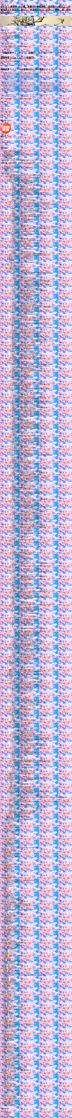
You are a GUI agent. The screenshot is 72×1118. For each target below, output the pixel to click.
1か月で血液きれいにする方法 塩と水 (22, 574)
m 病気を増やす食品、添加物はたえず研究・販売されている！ (28, 283)
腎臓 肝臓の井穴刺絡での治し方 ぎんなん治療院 (27, 632)
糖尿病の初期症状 (7, 157)
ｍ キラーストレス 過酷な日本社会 (21, 502)
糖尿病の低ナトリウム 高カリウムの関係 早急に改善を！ (26, 214)
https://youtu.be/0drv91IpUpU (18, 389)
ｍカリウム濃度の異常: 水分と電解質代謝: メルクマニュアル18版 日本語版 (30, 454)
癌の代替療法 (6, 939)
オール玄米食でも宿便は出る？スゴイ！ (22, 594)
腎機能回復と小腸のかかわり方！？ (21, 586)
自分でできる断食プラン (9, 1018)
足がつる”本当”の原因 (17, 668)
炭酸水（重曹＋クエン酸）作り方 (11, 932)
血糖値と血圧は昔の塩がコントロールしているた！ (25, 351)
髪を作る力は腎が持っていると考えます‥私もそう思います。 (27, 444)
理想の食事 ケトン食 (9, 935)
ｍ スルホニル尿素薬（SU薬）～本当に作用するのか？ (26, 734)
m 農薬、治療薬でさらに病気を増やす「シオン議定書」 (23, 678)
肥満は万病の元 (7, 992)
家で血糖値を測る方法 (9, 155)
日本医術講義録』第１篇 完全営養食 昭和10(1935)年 (23, 663)
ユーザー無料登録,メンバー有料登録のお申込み (15, 46)
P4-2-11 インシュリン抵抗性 (16, 380)
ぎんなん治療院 (16, 617)
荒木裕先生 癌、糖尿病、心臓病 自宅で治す (21, 672)
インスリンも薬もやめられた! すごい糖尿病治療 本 (22, 779)
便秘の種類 (14, 600)
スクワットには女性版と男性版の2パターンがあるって (25, 481)
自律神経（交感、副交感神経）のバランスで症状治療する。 (18, 1024)
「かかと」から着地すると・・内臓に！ (13, 165)
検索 (2, 26)
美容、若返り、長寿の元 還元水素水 (12, 988)
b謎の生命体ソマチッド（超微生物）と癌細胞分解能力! (26, 512)
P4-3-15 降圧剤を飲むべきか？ (16, 711)
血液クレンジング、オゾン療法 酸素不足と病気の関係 (26, 493)
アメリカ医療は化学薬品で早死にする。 (13, 820)
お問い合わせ (6, 49)
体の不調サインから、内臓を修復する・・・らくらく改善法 (27, 764)
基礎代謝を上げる (7, 868)
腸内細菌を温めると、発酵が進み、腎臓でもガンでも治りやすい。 (29, 411)
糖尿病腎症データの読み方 (10, 982)
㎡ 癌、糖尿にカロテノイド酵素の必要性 (22, 478)
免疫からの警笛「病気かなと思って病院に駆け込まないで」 (21, 880)
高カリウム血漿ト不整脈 (9, 1096)
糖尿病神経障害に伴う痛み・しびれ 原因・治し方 (25, 432)
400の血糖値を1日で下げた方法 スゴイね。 (20, 788)
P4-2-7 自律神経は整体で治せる (17, 637)
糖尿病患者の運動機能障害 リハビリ (21, 487)
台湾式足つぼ (6, 865)
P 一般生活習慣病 (8, 43)
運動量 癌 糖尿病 (9, 1071)
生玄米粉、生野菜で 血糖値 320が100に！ (20, 804)
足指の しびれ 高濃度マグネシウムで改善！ (23, 539)
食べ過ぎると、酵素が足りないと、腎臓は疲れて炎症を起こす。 (28, 414)
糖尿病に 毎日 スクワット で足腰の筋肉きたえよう (26, 486)
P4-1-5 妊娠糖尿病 (14, 232)
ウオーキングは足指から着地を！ (11, 826)
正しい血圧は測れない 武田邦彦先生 (13, 914)
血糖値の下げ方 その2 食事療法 (20, 496)
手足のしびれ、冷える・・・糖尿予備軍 (13, 901)
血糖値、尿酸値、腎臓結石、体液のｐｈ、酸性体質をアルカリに (28, 192)
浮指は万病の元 (7, 923)
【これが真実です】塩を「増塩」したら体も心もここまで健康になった (30, 388)
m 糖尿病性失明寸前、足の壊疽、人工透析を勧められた (23, 792)
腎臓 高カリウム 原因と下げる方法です (22, 462)
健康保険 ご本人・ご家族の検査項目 (21, 251)
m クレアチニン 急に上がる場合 (20, 697)
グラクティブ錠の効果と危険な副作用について (21, 772)
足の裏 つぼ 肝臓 (8, 1064)
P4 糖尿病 (6, 38)
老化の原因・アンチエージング (11, 989)
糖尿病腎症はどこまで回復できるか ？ (22, 375)
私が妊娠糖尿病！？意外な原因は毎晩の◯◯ (23, 249)
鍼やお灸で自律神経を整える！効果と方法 (25, 635)
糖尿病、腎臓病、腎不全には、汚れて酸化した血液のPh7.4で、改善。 (29, 370)
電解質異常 (6, 1081)
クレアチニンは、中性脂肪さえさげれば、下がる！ (25, 700)
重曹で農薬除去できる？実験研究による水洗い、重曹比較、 (27, 588)
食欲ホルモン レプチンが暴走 (11, 1092)
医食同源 (5, 862)
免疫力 (5, 858)
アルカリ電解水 (7, 822)
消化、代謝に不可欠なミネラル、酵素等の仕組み (24, 210)
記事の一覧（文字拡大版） (10, 32)
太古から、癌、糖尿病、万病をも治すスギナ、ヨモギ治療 (26, 311)
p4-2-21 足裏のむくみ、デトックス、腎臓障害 (20, 530)
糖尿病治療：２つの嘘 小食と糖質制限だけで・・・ (22, 773)
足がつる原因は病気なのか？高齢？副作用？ (23, 687)
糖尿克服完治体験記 (8, 963)
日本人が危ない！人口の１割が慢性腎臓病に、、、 (25, 369)
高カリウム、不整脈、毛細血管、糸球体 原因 (23, 770)
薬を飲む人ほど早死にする (10, 1031)
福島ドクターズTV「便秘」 (19, 601)
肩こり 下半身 (6, 994)
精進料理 (5, 957)
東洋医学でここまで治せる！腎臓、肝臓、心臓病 (24, 620)
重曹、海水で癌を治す (9, 1075)
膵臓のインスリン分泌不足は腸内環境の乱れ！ (23, 602)
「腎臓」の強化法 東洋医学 (19, 361)
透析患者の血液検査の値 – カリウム (22, 688)
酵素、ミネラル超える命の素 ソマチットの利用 (24, 355)
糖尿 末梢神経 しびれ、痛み (11, 960)
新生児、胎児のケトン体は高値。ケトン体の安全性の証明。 (27, 317)
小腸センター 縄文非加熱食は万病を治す (22, 314)
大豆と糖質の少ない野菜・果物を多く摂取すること (25, 309)
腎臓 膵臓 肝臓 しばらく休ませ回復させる (15, 1001)
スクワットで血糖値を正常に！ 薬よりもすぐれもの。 (26, 480)
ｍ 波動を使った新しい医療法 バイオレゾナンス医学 (25, 518)
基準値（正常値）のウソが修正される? (21, 709)
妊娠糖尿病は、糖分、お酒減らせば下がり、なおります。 (26, 243)
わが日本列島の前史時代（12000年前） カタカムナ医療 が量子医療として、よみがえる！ (35, 562)
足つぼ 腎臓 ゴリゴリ (8, 1059)
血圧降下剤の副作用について (19, 755)
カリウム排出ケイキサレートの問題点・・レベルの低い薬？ (27, 748)
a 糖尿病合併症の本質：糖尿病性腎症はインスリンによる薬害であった (29, 760)
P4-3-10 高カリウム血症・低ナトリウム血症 (20, 683)
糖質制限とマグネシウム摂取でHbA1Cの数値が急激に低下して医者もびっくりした (33, 340)
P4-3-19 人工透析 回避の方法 (17, 714)
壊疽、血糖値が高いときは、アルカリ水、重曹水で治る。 (26, 185)
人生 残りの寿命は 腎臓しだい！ (18, 660)
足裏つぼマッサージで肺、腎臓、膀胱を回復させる (16, 1070)
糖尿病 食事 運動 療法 (10, 970)
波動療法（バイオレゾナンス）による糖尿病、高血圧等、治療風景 (29, 526)
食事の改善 (6, 1087)
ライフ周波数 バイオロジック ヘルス (22, 559)
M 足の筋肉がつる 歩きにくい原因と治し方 (23, 666)
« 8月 (2, 117)
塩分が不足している (11, 1089)
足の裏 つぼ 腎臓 (8, 1065)
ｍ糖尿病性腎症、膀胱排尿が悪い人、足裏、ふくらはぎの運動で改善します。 (31, 364)
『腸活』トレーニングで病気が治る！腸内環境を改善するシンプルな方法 (30, 272)
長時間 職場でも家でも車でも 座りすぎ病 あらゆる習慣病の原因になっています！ (34, 499)
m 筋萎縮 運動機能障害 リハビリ (21, 419)
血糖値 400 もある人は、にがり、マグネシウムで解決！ (27, 546)
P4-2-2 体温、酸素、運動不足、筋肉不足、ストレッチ (23, 475)
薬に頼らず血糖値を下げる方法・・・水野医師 (23, 191)
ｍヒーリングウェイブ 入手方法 (20, 551)
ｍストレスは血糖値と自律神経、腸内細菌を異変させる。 (26, 505)
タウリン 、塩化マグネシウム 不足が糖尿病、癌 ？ (25, 299)
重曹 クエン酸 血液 (9, 1074)
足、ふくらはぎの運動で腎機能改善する (13, 1058)
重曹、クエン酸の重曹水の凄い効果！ (12, 151)
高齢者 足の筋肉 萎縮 (9, 1105)
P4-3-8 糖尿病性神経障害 (15, 763)
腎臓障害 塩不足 (7, 1007)
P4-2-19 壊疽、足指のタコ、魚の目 (18, 465)
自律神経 (5, 1019)
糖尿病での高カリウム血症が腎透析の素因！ (20, 669)
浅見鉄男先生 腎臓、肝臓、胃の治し (21, 622)
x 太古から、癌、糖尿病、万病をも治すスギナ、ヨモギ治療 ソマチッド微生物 (31, 521)
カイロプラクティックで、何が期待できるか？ (26, 616)
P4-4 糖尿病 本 (10, 774)
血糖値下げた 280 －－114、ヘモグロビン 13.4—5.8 (26, 197)
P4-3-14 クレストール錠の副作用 (17, 706)
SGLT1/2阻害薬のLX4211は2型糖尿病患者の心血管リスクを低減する (29, 743)
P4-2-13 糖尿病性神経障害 (15, 417)
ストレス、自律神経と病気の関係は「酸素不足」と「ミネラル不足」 (29, 506)
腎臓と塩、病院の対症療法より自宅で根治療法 (23, 345)
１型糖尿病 (6, 168)
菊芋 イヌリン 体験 (17, 349)
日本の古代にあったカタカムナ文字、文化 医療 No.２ (17, 905)
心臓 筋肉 (6, 892)
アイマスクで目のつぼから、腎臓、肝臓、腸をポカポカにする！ (28, 392)
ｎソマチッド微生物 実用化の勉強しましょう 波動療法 (26, 568)
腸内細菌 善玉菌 (7, 1012)
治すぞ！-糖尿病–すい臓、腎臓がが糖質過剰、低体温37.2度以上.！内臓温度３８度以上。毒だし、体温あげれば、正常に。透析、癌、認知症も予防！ (36, 9)
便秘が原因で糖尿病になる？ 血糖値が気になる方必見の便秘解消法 (29, 597)
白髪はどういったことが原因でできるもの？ (23, 440)
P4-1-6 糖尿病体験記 (14, 247)
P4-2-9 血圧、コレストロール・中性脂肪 (19, 656)
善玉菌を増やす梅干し (9, 866)
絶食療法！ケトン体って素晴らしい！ (21, 343)
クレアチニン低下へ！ (17, 532)
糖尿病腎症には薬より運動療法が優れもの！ (23, 489)
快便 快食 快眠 (7, 893)
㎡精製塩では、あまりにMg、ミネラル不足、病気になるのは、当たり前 (30, 208)
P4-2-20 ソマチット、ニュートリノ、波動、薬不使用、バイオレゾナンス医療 (29, 509)
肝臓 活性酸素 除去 (9, 991)
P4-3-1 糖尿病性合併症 (15, 680)
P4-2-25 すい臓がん (14, 540)
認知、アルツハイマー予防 (10, 1050)
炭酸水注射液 (6, 933)
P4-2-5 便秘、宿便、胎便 (15, 589)
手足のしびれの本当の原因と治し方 (21, 483)
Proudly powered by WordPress (8, 1116)
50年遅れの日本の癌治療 (9, 171)
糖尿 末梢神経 (7, 958)
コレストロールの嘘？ (9, 838)
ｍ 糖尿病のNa (16, 207)
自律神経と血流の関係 (9, 1025)
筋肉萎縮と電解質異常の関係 (19, 457)
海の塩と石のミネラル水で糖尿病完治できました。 (22, 257)
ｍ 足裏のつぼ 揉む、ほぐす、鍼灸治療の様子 (24, 613)
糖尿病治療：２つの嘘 (17, 223)
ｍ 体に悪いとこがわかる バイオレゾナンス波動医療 (26, 517)
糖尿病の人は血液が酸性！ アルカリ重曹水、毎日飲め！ (26, 189)
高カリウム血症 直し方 (9, 1098)
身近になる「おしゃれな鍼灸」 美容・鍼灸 (22, 625)
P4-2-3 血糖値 (13, 543)
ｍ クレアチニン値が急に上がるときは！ (22, 699)
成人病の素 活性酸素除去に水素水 (12, 898)
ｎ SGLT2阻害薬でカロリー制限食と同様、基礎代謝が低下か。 (28, 739)
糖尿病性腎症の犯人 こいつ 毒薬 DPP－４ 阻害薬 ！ (26, 754)
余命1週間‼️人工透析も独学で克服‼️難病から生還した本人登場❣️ (20, 160)
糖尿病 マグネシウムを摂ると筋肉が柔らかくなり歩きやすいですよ (29, 211)
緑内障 (5, 987)
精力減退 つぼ (7, 952)
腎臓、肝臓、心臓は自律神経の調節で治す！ (23, 645)
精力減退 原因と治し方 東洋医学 (12, 955)
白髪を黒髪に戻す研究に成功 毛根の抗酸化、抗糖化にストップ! (28, 443)
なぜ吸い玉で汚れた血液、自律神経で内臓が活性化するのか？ (30, 628)
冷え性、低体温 (7, 859)
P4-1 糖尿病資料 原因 (12, 176)
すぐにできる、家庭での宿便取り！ (15, 815)
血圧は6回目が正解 (8, 1035)
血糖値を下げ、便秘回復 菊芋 (11, 1047)
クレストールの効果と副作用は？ (20, 708)
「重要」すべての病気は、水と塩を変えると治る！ (22, 783)
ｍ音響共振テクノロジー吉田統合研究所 (22, 554)
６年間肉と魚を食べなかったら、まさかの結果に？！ (25, 278)
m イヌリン (15, 696)
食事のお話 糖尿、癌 (9, 1084)
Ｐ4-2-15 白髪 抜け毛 (15, 437)
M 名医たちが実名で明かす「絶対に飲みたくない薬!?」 (23, 677)
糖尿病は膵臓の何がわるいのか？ (20, 337)
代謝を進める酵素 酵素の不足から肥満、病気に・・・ (26, 302)
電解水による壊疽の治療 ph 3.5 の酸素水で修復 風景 (26, 474)
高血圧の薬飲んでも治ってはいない (12, 1104)
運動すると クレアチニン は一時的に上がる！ (24, 705)
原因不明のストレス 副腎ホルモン (12, 863)
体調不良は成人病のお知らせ (10, 850)
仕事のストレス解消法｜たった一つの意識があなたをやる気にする (20, 847)
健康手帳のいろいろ (17, 237)
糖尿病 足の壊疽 (7, 969)
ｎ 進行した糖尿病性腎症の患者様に (21, 740)
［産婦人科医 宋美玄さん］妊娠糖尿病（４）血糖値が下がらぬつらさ (30, 234)
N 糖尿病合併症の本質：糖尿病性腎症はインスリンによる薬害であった (30, 761)
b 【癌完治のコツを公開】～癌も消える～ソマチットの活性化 (27, 511)
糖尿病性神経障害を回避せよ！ (20, 431)
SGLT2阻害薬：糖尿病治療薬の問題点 (21, 577)
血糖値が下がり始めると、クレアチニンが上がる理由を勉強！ (27, 702)
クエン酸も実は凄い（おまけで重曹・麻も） (23, 651)
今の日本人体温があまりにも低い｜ (12, 846)
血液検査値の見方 (7, 1040)
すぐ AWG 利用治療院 (18, 557)
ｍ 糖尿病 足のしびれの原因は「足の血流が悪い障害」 (26, 648)
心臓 (4, 890)
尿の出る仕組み (7, 884)
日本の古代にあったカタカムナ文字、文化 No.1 (15, 903)
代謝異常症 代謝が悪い (9, 849)
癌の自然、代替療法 (8, 941)
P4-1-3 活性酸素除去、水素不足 (17, 217)
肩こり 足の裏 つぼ (9, 995)
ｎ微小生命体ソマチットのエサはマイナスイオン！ (25, 570)
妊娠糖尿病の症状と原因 (18, 241)
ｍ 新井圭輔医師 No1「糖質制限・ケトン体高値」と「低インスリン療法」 (31, 281)
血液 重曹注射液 (7, 1038)
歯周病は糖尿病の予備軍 (9, 915)
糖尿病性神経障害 (16, 429)
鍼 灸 (13, 626)
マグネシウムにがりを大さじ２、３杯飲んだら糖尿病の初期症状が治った (27, 254)
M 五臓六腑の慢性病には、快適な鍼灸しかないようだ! (26, 608)
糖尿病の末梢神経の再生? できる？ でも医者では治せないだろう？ (29, 425)
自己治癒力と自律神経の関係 (19, 229)
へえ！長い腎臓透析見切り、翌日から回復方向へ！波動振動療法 (28, 397)
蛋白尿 (5, 1032)
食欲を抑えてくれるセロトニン (11, 1095)
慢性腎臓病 (6, 896)
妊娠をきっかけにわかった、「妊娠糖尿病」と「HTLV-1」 (27, 240)
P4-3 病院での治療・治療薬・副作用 (15, 675)
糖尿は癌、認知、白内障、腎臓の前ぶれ (13, 961)
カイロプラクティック (17, 614)
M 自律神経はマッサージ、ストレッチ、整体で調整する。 (26, 641)
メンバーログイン (7, 44)
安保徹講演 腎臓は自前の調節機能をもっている (24, 367)
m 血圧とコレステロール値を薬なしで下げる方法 (24, 657)
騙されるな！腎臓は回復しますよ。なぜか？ (23, 416)
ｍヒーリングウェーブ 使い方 (20, 549)
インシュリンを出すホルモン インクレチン (23, 746)
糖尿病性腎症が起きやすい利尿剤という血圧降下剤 (25, 404)
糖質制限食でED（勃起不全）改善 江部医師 (23, 342)
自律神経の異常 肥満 (9, 1027)
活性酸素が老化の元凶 (9, 921)
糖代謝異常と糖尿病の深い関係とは (21, 385)
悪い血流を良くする (8, 895)
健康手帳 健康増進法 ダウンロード (20, 235)
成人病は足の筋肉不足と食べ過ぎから (12, 899)
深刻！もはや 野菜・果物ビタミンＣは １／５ (15, 927)
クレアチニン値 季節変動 (10, 834)
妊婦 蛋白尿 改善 (7, 875)
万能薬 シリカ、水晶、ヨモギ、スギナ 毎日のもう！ (26, 523)
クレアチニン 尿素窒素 (9, 832)
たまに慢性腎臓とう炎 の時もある (21, 395)
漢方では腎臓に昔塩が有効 (10, 930)
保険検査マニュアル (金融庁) (17, 57)
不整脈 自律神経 (7, 844)
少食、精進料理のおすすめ (18, 315)
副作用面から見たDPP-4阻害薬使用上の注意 (23, 751)
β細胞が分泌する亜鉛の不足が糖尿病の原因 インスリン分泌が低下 (29, 290)
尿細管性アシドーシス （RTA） (20, 769)
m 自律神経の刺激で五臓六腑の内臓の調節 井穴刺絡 (25, 640)
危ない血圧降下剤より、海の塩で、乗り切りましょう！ (26, 400)
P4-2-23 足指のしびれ (14, 537)
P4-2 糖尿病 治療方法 (12, 268)
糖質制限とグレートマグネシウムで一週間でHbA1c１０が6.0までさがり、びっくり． (33, 339)
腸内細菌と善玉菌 (7, 1013)
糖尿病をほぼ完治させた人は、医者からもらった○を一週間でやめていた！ (28, 806)
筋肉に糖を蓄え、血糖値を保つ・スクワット (23, 484)
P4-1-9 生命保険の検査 (14, 250)
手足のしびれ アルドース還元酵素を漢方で (23, 422)
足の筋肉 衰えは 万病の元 (10, 1061)
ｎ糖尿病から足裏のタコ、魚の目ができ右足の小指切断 (26, 471)
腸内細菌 (5, 1010)
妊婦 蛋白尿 (6, 874)
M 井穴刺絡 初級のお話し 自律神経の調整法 (24, 610)
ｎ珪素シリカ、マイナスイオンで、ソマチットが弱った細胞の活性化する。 (31, 571)
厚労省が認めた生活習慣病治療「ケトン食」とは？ (25, 308)
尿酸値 (5, 889)
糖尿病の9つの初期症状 (18, 213)
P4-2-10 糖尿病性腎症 (14, 360)
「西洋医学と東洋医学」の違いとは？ (18, 269)
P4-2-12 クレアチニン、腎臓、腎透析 (18, 386)
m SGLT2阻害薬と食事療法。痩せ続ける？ (22, 733)
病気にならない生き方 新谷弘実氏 (18, 780)
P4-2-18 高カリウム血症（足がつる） (18, 451)
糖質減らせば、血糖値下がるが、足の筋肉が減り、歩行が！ (27, 216)
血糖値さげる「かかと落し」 (10, 1044)
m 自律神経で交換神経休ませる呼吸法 (21, 638)
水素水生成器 (6, 917)
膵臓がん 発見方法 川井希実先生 (12, 1016)
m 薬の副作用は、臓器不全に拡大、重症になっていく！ (26, 736)
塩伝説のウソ (6, 869)
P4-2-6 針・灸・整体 (14, 605)
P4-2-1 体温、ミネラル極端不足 (17, 271)
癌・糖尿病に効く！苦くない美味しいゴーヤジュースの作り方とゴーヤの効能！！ (32, 327)
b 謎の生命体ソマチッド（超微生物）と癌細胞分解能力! (23, 789)
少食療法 (5, 883)
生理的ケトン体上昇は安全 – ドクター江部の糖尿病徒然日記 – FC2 (28, 323)
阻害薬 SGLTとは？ (17, 757)
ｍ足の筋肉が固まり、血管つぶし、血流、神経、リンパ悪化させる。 (29, 468)
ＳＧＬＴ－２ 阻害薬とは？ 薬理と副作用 (26, 729)
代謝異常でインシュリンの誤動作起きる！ (22, 183)
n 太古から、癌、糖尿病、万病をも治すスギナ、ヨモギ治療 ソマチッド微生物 (28, 795)
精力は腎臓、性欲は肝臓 (9, 948)
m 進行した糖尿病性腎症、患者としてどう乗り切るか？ (26, 363)
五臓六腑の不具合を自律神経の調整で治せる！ (23, 644)
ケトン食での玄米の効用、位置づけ (21, 297)
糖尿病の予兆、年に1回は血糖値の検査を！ (14, 152)
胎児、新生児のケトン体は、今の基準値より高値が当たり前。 (27, 246)
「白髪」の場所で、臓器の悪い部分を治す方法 (23, 767)
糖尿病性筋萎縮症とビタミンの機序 (21, 460)
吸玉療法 (17, 629)
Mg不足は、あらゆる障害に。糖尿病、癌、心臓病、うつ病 (26, 289)
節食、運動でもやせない (9, 946)
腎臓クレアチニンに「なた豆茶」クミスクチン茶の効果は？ (24, 810)
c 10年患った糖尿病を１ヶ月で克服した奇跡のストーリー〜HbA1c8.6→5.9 (28, 791)
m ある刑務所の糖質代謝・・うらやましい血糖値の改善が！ (27, 382)
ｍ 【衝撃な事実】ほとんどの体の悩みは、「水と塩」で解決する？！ (30, 280)
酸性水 (5, 1073)
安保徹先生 (6, 878)
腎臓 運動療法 (15, 490)
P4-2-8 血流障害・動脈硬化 (16, 647)
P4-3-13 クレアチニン (14, 694)
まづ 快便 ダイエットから (10, 841)
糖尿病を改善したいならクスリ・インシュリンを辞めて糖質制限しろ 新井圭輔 (23, 975)
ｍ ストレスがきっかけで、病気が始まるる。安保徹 (25, 503)
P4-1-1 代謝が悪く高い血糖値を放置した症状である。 (23, 180)
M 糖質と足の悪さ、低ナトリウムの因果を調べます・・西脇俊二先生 (30, 477)
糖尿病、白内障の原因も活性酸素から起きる (23, 450)
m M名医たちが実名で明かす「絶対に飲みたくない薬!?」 (26, 731)
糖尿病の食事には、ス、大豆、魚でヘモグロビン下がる (26, 335)
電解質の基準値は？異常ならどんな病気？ (22, 690)
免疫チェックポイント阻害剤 (10, 856)
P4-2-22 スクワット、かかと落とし (18, 534)
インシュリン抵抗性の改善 (10, 825)
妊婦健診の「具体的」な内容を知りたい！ (22, 312)
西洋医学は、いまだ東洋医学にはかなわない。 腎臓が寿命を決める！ (26, 674)
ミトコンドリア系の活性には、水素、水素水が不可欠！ (23, 659)
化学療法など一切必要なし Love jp (17, 800)
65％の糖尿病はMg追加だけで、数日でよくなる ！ (25, 277)
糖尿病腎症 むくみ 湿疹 (19, 373)
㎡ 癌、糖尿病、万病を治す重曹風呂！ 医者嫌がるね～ (27, 286)
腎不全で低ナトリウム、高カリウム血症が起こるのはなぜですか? (28, 686)
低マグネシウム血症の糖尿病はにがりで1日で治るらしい (26, 305)
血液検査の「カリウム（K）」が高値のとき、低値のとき (26, 463)
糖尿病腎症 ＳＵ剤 (8, 978)
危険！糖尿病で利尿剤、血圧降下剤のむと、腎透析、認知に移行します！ (30, 401)
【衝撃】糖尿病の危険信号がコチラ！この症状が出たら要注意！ (25, 177)
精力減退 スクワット (9, 949)
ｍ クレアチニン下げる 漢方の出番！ (22, 391)
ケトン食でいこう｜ (8, 835)
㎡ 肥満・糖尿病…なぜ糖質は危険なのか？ (23, 287)
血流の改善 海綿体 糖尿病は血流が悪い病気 (23, 654)
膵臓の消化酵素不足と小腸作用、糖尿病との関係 (24, 348)
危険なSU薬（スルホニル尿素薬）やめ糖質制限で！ (25, 752)
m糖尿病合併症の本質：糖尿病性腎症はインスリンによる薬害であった (30, 383)
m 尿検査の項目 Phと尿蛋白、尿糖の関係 (22, 219)
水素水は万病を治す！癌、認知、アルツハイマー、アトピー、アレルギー (30, 318)
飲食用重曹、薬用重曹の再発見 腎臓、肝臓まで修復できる (27, 358)
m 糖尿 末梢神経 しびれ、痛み (20, 420)
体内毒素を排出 (16, 582)
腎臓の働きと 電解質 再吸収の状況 (21, 376)
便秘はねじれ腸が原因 (9, 855)
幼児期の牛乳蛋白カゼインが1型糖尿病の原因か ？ (22, 256)
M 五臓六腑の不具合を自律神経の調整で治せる (24, 607)
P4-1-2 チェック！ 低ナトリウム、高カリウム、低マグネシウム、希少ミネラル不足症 (31, 204)
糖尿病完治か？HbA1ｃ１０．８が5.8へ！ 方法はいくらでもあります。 (27, 807)
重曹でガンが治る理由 (9, 1078)
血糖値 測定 (6, 1043)
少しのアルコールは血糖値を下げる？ (12, 881)
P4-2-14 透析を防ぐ (13, 434)
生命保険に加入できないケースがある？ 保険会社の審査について (29, 253)
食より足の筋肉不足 (8, 1083)
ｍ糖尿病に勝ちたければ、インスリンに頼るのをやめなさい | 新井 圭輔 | (27, 777)
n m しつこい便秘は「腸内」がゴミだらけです (23, 592)
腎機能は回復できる (8, 1000)
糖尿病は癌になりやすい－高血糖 (11, 973)
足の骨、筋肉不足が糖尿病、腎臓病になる (14, 1067)
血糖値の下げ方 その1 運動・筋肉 (22, 494)
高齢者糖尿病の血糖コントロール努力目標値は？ (24, 200)
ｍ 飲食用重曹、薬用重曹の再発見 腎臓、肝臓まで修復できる (28, 576)
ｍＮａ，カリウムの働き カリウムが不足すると (24, 453)
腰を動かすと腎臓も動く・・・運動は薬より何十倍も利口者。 (27, 491)
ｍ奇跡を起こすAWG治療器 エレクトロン (22, 552)
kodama (19, 61)
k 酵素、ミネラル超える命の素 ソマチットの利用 (24, 514)
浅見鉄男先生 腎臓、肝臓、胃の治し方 (25, 619)
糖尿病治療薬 (16, 727)
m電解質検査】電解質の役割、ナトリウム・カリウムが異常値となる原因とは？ (32, 737)
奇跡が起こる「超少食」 (9, 871)
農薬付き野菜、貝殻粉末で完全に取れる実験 (23, 354)
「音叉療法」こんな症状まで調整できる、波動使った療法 (18, 167)
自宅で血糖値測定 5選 (9, 158)
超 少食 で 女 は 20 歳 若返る (10, 1056)
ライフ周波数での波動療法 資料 (20, 561)
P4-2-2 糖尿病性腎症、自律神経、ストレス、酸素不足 (23, 500)
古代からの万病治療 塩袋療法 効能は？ (22, 583)
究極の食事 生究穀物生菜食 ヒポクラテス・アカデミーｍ (27, 332)
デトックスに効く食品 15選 (19, 580)
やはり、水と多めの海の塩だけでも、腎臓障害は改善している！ (28, 398)
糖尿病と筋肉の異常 (17, 459)
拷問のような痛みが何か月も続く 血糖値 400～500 (25, 423)
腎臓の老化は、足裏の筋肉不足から (12, 1006)
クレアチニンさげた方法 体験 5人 (18, 798)
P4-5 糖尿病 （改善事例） (13, 782)
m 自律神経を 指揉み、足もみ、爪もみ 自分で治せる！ (27, 643)
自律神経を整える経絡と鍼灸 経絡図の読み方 (26, 634)
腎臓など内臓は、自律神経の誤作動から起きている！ (25, 623)
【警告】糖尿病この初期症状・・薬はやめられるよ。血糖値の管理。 (20, 154)
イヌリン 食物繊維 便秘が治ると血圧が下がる (24, 292)
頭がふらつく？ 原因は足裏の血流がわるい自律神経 (25, 533)
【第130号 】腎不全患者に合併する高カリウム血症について (27, 684)
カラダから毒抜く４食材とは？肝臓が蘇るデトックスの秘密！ (27, 579)
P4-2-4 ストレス (13, 573)
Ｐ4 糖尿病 (6, 173)
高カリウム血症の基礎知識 (18, 693)
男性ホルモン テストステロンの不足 (12, 936)
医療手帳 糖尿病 (7, 860)
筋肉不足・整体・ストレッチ (16, 665)
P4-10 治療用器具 (11, 263)
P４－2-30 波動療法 (14, 567)
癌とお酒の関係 (7, 938)
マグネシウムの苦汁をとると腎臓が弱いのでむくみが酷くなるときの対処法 (31, 300)
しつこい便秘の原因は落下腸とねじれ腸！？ (23, 595)
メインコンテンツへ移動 (7, 1)
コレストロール (7, 837)
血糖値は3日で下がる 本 (18, 195)
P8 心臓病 (6, 41)
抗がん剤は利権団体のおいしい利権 (12, 902)
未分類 (5, 908)
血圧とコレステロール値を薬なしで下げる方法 (23, 231)
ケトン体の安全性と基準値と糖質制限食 (22, 296)
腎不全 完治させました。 (18, 718)
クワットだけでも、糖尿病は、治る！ (21, 536)
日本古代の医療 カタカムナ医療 (12, 906)
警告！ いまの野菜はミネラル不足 (12, 1053)
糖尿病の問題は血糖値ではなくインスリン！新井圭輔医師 (26, 681)
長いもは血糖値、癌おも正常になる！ (21, 198)
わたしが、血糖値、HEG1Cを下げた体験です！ (24, 182)
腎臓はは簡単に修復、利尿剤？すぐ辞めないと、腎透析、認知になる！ (30, 407)
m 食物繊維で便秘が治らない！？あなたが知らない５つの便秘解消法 (29, 591)
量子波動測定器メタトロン (18, 564)
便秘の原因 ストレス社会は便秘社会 (21, 598)
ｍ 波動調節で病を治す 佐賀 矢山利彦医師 (23, 520)
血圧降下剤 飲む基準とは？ (10, 1037)
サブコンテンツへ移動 (6, 2)
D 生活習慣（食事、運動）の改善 (12, 37)
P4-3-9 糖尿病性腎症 (14, 766)
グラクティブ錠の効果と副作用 (20, 749)
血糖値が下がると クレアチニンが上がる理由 (23, 703)
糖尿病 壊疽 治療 (8, 966)
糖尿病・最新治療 (7, 972)
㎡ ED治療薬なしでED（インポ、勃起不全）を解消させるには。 (28, 650)
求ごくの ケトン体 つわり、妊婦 (20, 244)
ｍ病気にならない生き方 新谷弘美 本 (19, 776)
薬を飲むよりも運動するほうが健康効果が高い (15, 1030)
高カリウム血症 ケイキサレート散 (21, 691)
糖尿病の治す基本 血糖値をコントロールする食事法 (25, 333)
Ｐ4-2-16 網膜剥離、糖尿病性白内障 (18, 446)
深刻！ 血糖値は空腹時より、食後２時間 (14, 926)
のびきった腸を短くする (9, 840)
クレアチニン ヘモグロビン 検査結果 (22, 723)
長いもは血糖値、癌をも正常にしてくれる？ (20, 813)
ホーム (5, 34)
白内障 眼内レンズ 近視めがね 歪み (13, 942)
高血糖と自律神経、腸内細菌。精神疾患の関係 (21, 262)
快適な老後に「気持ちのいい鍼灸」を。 (19, 662)
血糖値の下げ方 (7, 1046)
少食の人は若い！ (10, 1090)
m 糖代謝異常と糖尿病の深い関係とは (18, 179)
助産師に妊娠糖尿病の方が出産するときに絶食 (23, 238)
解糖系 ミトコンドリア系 (10, 1049)
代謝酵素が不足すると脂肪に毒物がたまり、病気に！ (25, 303)
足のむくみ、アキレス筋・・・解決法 (21, 497)
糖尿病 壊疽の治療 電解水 (10, 967)
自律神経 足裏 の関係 (9, 1022)
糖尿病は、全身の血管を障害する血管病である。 (24, 426)
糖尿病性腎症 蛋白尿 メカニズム (20, 372)
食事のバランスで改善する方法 (11, 1086)
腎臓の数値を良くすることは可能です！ (22, 378)
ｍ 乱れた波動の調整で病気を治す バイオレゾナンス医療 (27, 515)
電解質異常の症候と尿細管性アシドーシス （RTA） (25, 379)
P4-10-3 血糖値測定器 (14, 265)
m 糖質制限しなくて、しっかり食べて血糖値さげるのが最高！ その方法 (30, 284)
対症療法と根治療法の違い (18, 186)
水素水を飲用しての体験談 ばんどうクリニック (24, 222)
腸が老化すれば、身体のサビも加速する (13, 1009)
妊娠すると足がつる (8, 872)
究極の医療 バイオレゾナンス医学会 (21, 529)
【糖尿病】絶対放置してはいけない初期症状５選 (18, 909)
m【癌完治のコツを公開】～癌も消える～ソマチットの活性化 (24, 794)
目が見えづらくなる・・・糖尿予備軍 (12, 945)
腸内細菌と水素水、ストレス (10, 1015)
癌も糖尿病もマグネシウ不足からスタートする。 (24, 330)
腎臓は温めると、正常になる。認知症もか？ (23, 408)
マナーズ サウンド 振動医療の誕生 (21, 558)
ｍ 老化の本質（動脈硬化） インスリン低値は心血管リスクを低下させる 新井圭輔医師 (35, 226)
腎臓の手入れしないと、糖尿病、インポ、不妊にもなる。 (26, 405)
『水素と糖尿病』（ (14, 785)
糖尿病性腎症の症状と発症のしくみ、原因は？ (23, 653)
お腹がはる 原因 (7, 828)
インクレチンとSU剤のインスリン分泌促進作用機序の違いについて (29, 745)
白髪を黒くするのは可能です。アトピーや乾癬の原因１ (26, 441)
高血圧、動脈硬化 (7, 1102)
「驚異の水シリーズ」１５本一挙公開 (21, 466)
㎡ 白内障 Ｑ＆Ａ (17, 448)
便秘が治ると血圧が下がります (11, 853)
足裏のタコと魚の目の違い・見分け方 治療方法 (18, 819)
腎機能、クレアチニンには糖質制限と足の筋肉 (23, 720)
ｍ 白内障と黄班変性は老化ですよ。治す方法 (23, 447)
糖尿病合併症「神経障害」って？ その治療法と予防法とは (27, 428)
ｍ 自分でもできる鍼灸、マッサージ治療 (22, 611)
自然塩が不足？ (7, 1028)
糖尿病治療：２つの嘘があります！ (18, 260)
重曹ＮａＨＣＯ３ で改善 (10, 1077)
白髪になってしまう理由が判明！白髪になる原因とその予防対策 (28, 438)
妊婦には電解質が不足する (10, 877)
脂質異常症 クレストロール (10, 997)
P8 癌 (5, 40)
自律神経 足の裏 (7, 1021)
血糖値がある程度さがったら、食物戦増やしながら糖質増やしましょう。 (30, 194)
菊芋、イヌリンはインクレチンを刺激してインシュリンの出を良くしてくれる (31, 604)
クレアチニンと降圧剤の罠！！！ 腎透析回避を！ (25, 394)
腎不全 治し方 (7, 998)
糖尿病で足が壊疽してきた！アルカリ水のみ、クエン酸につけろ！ (29, 472)
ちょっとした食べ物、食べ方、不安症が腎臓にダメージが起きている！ (30, 366)
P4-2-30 (11, 548)
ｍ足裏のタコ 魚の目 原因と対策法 (20, 469)
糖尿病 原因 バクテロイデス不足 (12, 964)
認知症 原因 (6, 1052)
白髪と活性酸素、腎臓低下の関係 (20, 724)
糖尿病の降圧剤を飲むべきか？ (20, 712)
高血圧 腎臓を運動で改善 (10, 1101)
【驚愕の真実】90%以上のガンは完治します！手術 (22, 786)
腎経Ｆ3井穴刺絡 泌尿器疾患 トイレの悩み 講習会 (29, 631)
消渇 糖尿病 (6, 924)
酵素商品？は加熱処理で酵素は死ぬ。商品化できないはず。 (27, 357)
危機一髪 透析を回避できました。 (21, 717)
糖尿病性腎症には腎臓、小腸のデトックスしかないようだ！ (27, 585)
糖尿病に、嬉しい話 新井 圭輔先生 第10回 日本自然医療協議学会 (26, 671)
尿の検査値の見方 (7, 886)
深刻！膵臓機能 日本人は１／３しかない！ (14, 929)
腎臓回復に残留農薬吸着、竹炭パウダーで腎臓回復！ (22, 812)
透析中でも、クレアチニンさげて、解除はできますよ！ (26, 413)
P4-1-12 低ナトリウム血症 (16, 201)
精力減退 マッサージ (9, 954)
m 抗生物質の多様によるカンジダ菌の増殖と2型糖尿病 (25, 206)
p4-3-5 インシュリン (14, 758)
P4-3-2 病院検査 (13, 721)
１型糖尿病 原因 (7, 170)
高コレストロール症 (8, 1099)
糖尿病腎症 (6, 976)
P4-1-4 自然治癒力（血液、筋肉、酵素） (19, 225)
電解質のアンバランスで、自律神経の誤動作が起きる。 (26, 508)
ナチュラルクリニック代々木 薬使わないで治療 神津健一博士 (29, 228)
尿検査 (5, 887)
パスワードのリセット (9, 47)
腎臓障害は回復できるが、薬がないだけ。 (22, 410)
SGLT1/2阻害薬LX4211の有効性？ (20, 742)
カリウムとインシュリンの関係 (11, 829)
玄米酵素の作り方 (16, 321)
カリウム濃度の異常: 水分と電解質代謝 (22, 456)
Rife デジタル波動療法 (17, 555)
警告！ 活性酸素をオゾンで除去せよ (12, 1055)
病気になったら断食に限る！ (19, 324)
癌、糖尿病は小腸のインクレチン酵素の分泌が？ (24, 329)
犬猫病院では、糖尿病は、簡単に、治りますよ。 (24, 188)
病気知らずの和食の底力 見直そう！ (21, 326)
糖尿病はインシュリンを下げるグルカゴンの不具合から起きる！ (28, 336)
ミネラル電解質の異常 (9, 843)
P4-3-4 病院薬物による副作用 (16, 726)
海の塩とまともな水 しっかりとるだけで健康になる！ (26, 320)
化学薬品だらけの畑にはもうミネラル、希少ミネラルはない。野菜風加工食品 (31, 306)
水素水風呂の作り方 (8, 918)
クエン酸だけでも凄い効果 (10, 831)
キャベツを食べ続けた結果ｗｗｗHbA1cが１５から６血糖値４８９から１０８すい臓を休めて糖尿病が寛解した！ (37, 797)
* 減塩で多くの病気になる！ (19, 275)
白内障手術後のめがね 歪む (10, 944)
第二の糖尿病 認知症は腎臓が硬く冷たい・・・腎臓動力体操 (27, 403)
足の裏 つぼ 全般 (8, 1062)
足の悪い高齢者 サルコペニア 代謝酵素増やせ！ (25, 352)
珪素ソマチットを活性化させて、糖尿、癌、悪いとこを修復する (28, 527)
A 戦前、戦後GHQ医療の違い (11, 35)
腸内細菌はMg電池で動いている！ (20, 346)
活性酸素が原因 (7, 920)
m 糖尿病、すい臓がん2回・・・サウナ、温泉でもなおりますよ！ (29, 542)
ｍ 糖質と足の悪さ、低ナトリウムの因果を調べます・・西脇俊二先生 (30, 203)
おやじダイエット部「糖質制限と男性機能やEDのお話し (26, 294)
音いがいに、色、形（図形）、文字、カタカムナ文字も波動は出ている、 (30, 565)
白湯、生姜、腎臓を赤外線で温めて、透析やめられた (25, 435)
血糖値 (5, 1041)
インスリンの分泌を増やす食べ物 (20, 293)
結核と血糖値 (6, 985)
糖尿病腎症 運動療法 (9, 979)
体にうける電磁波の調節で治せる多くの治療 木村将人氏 (26, 524)
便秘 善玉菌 (6, 852)
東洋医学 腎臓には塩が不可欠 (11, 912)
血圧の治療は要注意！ (9, 1034)
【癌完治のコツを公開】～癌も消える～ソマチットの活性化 (27, 274)
